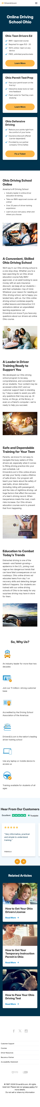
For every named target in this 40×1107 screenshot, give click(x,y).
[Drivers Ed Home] (9, 3)
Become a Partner (7, 1057)
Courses (4, 1048)
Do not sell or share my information (20, 1092)
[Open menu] (36, 3)
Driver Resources (7, 1053)
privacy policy (29, 1087)
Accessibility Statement (9, 1062)
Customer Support (7, 1044)
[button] (17, 861)
